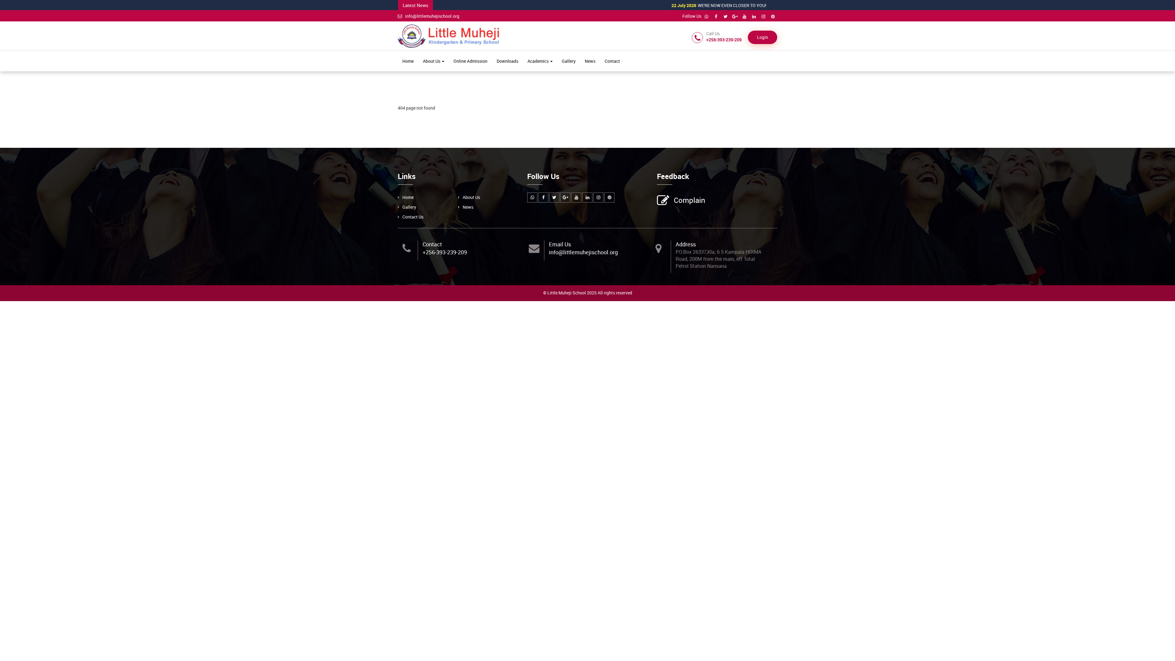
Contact (612, 61)
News (590, 61)
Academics (539, 61)
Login (762, 37)
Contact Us (412, 217)
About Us (432, 61)
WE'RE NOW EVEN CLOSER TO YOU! (693, 5)
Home (408, 61)
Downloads (507, 61)
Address (686, 244)
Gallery (569, 61)
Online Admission (470, 61)
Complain (689, 200)
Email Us (560, 244)
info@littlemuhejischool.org (432, 16)
